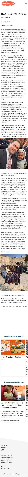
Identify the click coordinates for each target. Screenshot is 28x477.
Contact (3, 451)
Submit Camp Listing (6, 462)
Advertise (3, 447)
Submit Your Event (6, 469)
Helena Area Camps (6, 459)
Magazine (4, 445)
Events (3, 467)
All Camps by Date (6, 460)
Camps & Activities (7, 455)
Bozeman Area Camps (7, 457)
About (2, 449)
